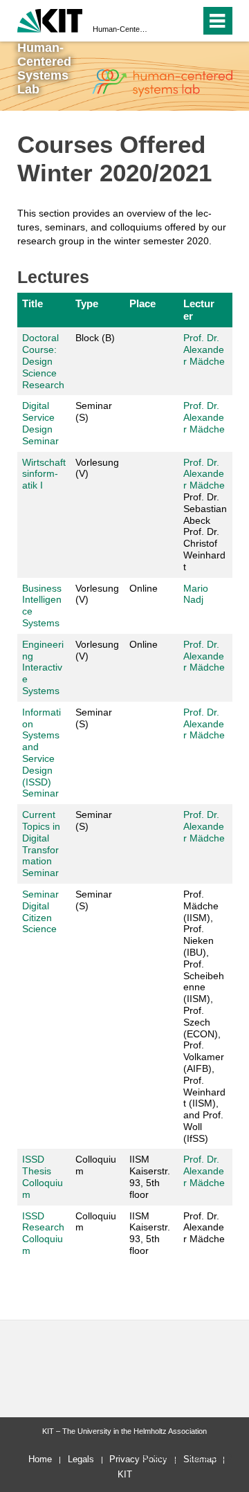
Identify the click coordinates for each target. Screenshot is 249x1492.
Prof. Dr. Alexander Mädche (204, 349)
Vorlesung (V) (97, 468)
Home (40, 1459)
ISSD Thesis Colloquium (42, 1176)
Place (142, 303)
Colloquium (95, 1165)
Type (86, 303)
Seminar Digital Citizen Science (40, 911)
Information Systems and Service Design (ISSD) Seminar (41, 753)
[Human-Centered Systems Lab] (162, 83)
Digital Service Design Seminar (40, 423)
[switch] (187, 20)
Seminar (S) (93, 411)
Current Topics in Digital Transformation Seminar (41, 843)
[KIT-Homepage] (50, 19)
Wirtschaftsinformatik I (44, 474)
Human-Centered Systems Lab (120, 29)
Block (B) (95, 337)
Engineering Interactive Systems (43, 667)
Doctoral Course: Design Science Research (43, 361)
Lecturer (198, 310)
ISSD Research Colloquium (43, 1233)
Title (32, 303)
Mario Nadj (195, 594)
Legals (81, 1459)
